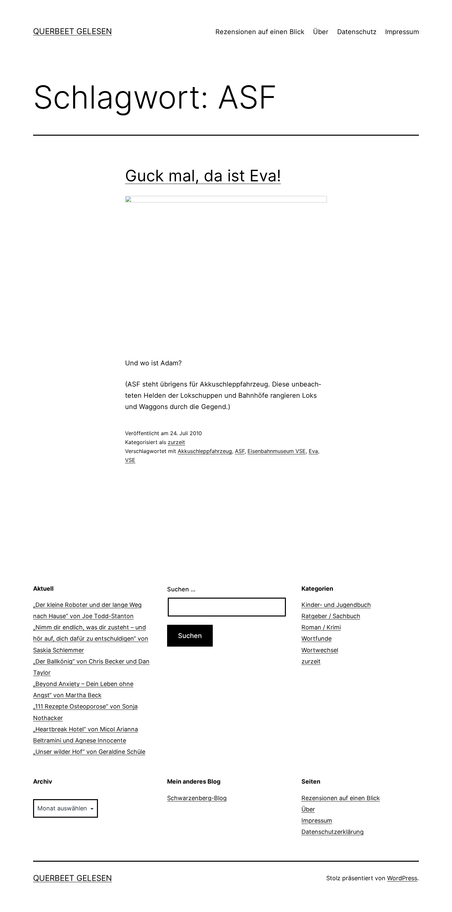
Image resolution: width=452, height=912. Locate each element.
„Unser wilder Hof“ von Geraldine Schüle (89, 751)
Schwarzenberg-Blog (197, 798)
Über (320, 32)
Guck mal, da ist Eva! (203, 175)
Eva (313, 451)
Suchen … (181, 589)
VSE (130, 460)
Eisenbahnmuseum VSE (277, 451)
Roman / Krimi (321, 627)
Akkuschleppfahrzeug (205, 451)
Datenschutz (357, 32)
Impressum (402, 32)
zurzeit (176, 442)
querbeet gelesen (72, 31)
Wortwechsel (319, 650)
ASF (240, 451)
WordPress (402, 878)
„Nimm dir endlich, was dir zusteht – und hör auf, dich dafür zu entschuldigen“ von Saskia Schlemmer (90, 638)
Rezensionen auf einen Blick (259, 32)
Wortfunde (316, 638)
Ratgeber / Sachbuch (330, 616)
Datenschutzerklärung (332, 831)
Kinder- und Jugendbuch (336, 604)
